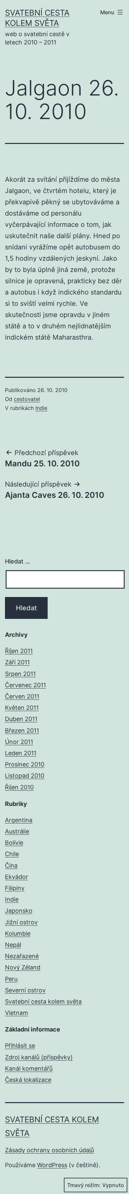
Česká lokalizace (28, 1079)
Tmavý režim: (84, 1185)
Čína (11, 865)
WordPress (52, 1164)
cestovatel (27, 399)
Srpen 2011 (20, 673)
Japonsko (18, 910)
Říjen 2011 (19, 650)
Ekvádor (16, 876)
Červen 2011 (22, 696)
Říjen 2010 (19, 787)
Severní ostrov (25, 990)
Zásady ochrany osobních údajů (49, 1150)
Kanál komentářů (29, 1068)
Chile (12, 853)
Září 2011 (17, 662)
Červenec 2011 (25, 685)
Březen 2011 (22, 730)
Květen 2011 (22, 707)
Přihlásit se (20, 1045)
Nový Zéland (22, 967)
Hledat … (17, 561)
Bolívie (14, 842)
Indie (41, 408)
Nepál (13, 944)
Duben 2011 (21, 718)
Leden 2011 (20, 753)
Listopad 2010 (24, 775)
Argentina (18, 820)
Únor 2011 (19, 741)
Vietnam (16, 1012)
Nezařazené (22, 956)
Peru (11, 978)
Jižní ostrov (21, 922)
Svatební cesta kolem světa (43, 1001)
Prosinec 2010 (24, 764)
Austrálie (17, 831)
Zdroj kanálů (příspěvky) (39, 1057)
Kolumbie (17, 933)
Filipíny (14, 888)
